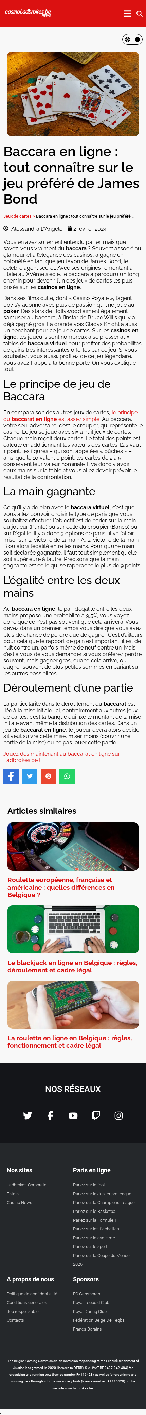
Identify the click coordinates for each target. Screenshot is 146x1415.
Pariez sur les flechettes (96, 1229)
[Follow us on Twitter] (27, 1118)
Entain (13, 1193)
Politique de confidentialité (32, 1293)
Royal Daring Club (90, 1311)
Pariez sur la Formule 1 (95, 1220)
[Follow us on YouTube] (73, 1118)
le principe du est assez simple (70, 415)
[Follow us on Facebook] (50, 1118)
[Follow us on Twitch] (96, 1118)
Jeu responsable (23, 1311)
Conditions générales (27, 1302)
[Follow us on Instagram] (118, 1118)
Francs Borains (87, 1329)
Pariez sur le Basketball (95, 1211)
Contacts (15, 1320)
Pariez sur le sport (90, 1246)
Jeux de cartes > (19, 216)
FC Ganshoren (86, 1293)
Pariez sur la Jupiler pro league (102, 1193)
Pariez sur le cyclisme (94, 1237)
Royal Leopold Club (91, 1302)
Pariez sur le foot (89, 1184)
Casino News (19, 1202)
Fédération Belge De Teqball (100, 1320)
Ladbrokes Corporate (27, 1184)
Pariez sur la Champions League (104, 1202)
